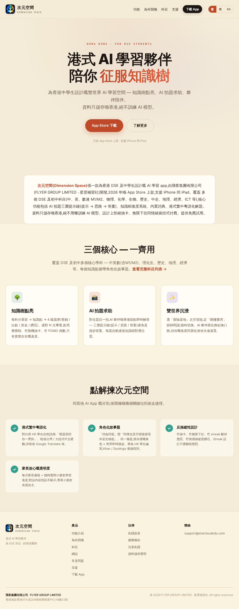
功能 (136, 9)
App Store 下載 (104, 125)
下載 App (192, 9)
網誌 (75, 554)
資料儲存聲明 (137, 554)
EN (229, 9)
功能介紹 (78, 533)
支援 (175, 9)
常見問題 (78, 561)
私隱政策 (134, 533)
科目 (164, 9)
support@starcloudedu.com (204, 533)
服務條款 (134, 540)
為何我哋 (150, 9)
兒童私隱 (134, 547)
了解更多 (140, 125)
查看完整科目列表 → (149, 269)
